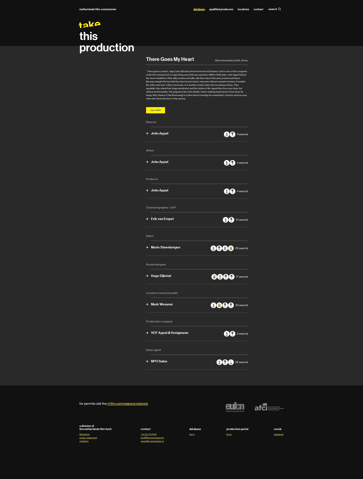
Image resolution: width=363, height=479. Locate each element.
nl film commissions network (127, 403)
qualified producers (221, 9)
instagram (279, 434)
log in (191, 434)
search (272, 9)
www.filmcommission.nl (152, 441)
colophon (84, 441)
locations (243, 9)
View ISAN (155, 110)
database (199, 9)
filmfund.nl (84, 434)
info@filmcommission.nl (152, 437)
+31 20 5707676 (149, 434)
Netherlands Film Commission (97, 9)
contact (258, 9)
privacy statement (88, 437)
